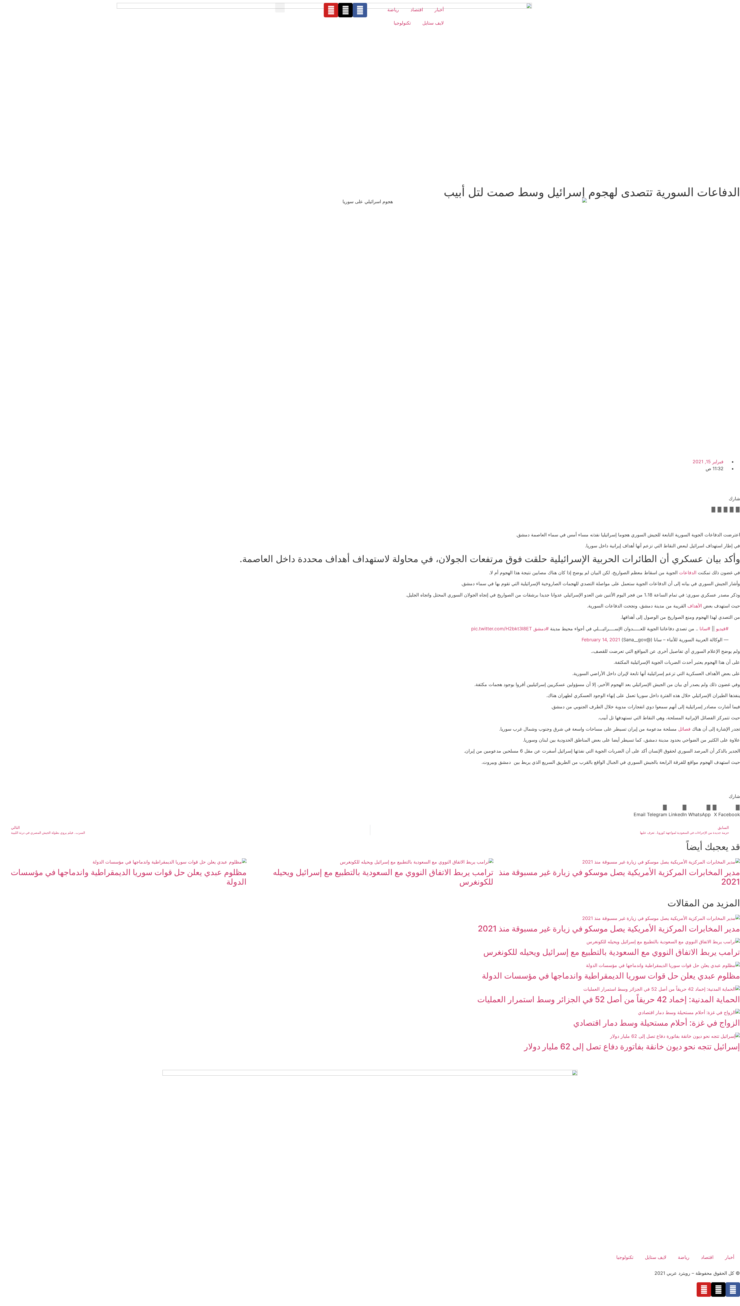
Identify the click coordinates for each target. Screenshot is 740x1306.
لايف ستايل (433, 23)
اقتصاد (416, 9)
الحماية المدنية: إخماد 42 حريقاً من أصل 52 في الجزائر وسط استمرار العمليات (608, 999)
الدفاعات (687, 572)
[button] (280, 7)
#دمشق (541, 628)
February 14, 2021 (601, 639)
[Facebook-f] (360, 10)
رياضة (393, 9)
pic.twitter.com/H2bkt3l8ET (501, 628)
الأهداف (694, 606)
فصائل (684, 729)
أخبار (439, 9)
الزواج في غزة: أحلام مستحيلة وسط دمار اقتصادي (656, 1023)
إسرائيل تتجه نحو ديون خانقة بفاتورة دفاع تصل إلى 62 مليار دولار (632, 1046)
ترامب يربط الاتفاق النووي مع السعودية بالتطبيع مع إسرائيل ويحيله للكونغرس (383, 877)
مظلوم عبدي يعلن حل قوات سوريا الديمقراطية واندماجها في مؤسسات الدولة (129, 877)
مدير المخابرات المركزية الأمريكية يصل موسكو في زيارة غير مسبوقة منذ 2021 (619, 877)
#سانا (705, 628)
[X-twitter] (345, 10)
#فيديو (722, 628)
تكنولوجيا (402, 23)
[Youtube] (331, 10)
